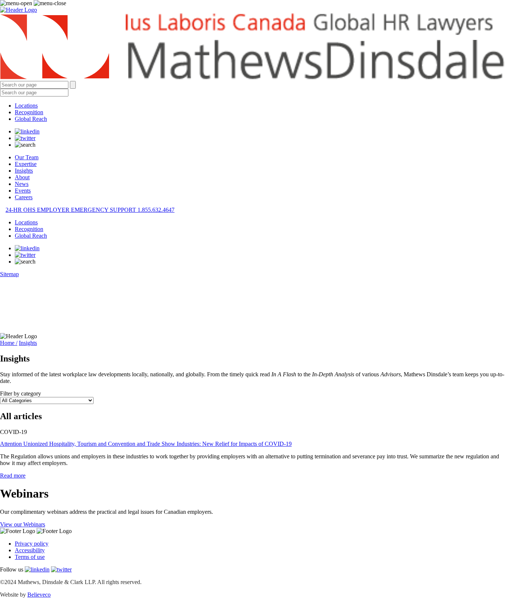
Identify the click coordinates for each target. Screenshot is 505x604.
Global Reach (31, 119)
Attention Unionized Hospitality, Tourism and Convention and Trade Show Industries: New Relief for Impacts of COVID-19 (146, 444)
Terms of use (30, 557)
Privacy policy (31, 543)
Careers (24, 197)
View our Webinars (22, 524)
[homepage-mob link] (18, 10)
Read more (13, 475)
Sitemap (9, 274)
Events (23, 190)
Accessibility (30, 550)
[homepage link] (252, 47)
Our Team (26, 157)
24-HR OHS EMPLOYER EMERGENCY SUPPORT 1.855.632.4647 (90, 210)
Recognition (29, 112)
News (21, 184)
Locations (26, 105)
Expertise (26, 164)
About (22, 177)
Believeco (39, 594)
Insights (24, 170)
